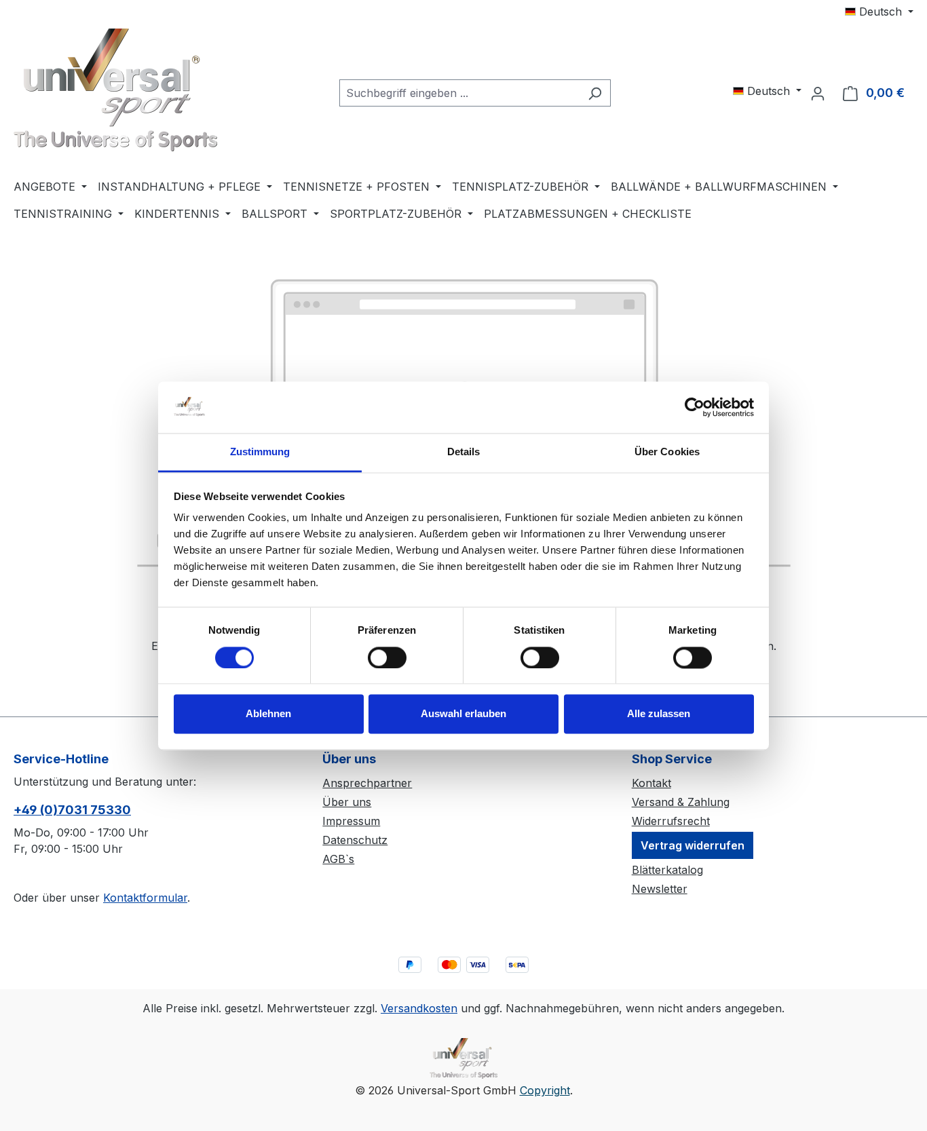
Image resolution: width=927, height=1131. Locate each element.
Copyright (545, 1090)
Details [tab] (463, 452)
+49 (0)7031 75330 (72, 810)
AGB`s (338, 859)
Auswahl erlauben (463, 714)
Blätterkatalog (667, 870)
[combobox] (459, 93)
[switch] (387, 657)
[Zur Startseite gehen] (115, 89)
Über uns (346, 802)
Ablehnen (268, 714)
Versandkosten (419, 1008)
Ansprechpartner (367, 783)
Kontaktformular (145, 897)
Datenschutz (354, 840)
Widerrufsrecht (671, 821)
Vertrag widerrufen (692, 845)
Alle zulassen (658, 714)
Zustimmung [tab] (260, 452)
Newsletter (659, 889)
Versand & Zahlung (681, 802)
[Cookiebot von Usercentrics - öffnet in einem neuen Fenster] (694, 407)
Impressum (351, 821)
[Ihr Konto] (817, 93)
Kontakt (651, 783)
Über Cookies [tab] (667, 452)
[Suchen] (595, 93)
